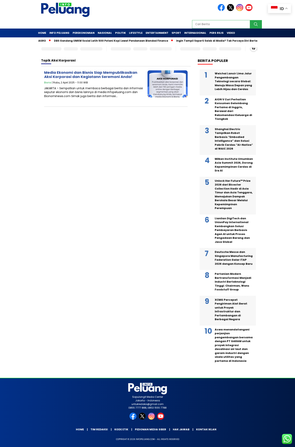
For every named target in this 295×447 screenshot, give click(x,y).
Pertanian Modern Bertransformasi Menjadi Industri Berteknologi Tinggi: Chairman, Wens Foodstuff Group (233, 281)
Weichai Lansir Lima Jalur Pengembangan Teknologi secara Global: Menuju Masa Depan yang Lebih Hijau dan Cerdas (233, 81)
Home (42, 33)
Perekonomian (84, 33)
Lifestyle (135, 33)
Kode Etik (121, 429)
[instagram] (240, 10)
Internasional (195, 33)
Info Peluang (59, 33)
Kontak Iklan (206, 429)
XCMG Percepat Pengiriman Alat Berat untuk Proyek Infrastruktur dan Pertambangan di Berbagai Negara (231, 309)
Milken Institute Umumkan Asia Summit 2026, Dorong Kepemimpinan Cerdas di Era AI (234, 165)
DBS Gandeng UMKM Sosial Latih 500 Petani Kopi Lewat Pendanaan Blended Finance (101, 40)
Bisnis (47, 82)
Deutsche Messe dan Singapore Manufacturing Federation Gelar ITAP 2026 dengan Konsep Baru (234, 258)
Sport (176, 33)
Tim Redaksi (99, 429)
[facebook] (222, 10)
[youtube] (249, 10)
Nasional (105, 33)
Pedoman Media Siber (150, 429)
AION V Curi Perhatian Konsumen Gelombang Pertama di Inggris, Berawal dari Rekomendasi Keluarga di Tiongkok (233, 109)
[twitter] (231, 10)
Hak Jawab (181, 429)
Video (231, 33)
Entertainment (157, 33)
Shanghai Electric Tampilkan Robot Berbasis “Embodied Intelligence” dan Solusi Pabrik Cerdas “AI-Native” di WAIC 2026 (234, 139)
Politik (120, 33)
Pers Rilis (217, 33)
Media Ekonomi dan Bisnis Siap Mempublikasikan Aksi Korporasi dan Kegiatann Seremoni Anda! (90, 74)
